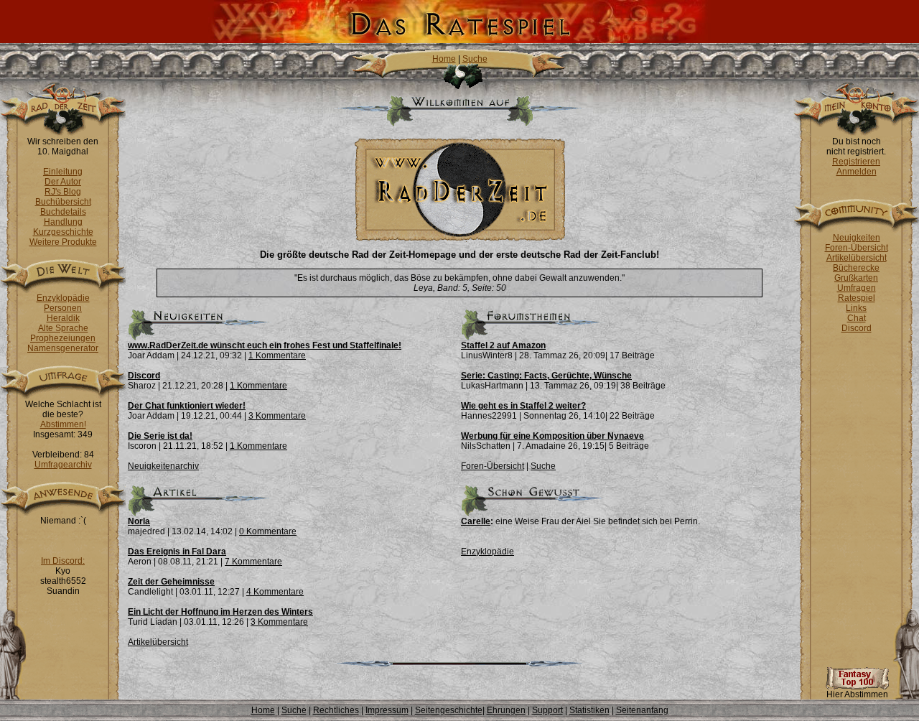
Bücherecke (856, 268)
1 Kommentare (277, 355)
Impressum (387, 710)
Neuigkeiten (856, 238)
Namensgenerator (62, 348)
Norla (139, 521)
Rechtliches (336, 710)
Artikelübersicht (158, 642)
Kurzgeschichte (63, 232)
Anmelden (856, 172)
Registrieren (856, 162)
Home (444, 59)
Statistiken (589, 710)
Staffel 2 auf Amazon (503, 345)
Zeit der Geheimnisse (171, 582)
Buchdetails (63, 212)
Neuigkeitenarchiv (163, 466)
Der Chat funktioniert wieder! (187, 406)
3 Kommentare (277, 416)
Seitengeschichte (448, 710)
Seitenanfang (642, 710)
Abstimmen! (63, 424)
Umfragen (856, 288)
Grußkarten (856, 278)
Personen (63, 308)
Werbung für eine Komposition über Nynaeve (552, 436)
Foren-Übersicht (492, 466)
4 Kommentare (275, 592)
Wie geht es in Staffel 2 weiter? (523, 406)
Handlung (63, 222)
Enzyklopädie (63, 298)
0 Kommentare (268, 531)
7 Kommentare (253, 562)
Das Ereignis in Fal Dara (177, 551)
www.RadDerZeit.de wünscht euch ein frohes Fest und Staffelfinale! (264, 345)
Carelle (475, 521)
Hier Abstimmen (857, 694)
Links (856, 308)
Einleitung (63, 172)
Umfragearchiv (63, 465)
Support (547, 710)
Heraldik (63, 318)
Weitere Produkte (63, 242)
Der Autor (63, 182)
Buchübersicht (63, 202)
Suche (475, 59)
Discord (144, 376)
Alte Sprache (63, 328)
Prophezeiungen (62, 338)
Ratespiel (856, 298)
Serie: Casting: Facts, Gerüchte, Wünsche (546, 376)
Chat (856, 318)
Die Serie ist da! (160, 436)
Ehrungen (506, 710)
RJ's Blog (63, 192)
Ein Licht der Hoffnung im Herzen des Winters (220, 612)
